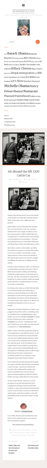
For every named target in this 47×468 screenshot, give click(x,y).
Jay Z (19, 77)
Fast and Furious (18, 61)
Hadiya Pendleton (14, 65)
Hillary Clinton (21, 68)
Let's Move (17, 81)
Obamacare (30, 91)
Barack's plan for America (21, 430)
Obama (17, 91)
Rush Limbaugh (10, 100)
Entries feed (8, 118)
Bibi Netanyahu (18, 58)
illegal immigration (22, 72)
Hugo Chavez (37, 69)
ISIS (39, 72)
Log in (6, 115)
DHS (10, 61)
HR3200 (33, 432)
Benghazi (32, 54)
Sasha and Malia (10, 103)
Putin (38, 96)
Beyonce (8, 58)
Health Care (25, 65)
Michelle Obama (16, 86)
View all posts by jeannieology (23, 424)
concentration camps (22, 432)
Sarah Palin (34, 100)
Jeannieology (23, 11)
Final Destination (24, 327)
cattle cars (27, 220)
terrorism (13, 106)
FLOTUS (27, 61)
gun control (35, 61)
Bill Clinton (30, 58)
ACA (5, 54)
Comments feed (9, 122)
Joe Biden (31, 77)
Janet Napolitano (10, 77)
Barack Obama (17, 53)
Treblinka (11, 322)
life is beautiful (28, 317)
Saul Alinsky (21, 103)
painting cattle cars (18, 435)
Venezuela (32, 106)
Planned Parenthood (17, 96)
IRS (36, 73)
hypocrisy (7, 73)
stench (12, 395)
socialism (30, 103)
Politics (33, 96)
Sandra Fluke (23, 100)
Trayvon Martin (23, 106)
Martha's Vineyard (32, 81)
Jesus (23, 77)
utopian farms (27, 314)
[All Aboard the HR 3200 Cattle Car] (23, 149)
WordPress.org (9, 125)
